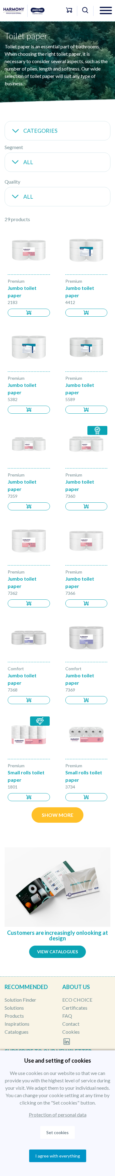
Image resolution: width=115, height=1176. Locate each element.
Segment (14, 147)
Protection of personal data (57, 1114)
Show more (57, 815)
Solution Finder (20, 1000)
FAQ (67, 1016)
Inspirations (17, 1024)
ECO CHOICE (77, 1000)
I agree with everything (57, 1155)
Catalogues (17, 1032)
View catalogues (57, 951)
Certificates (74, 1008)
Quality (12, 182)
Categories (40, 130)
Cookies (71, 1032)
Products (14, 1016)
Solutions (14, 1008)
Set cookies (57, 1132)
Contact (70, 1024)
